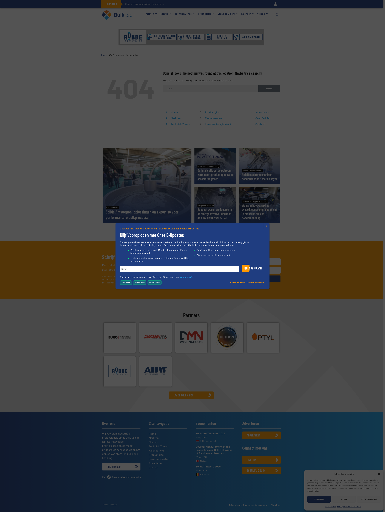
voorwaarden (187, 276)
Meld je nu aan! (246, 268)
